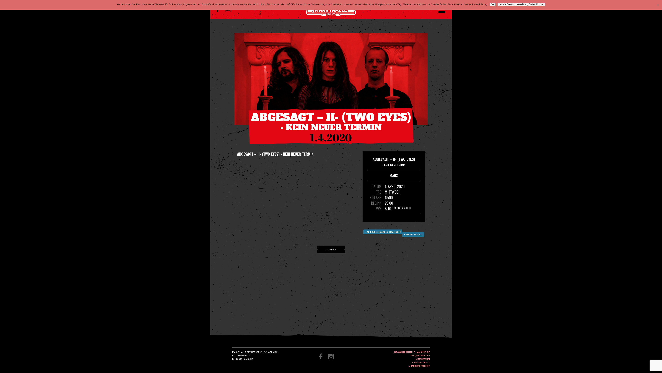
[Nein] (657, 5)
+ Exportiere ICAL (413, 234)
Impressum (423, 359)
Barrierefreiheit (420, 366)
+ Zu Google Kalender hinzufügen (383, 232)
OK (492, 4)
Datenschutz (422, 362)
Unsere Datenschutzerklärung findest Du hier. (521, 4)
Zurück (331, 249)
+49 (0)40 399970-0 (420, 355)
